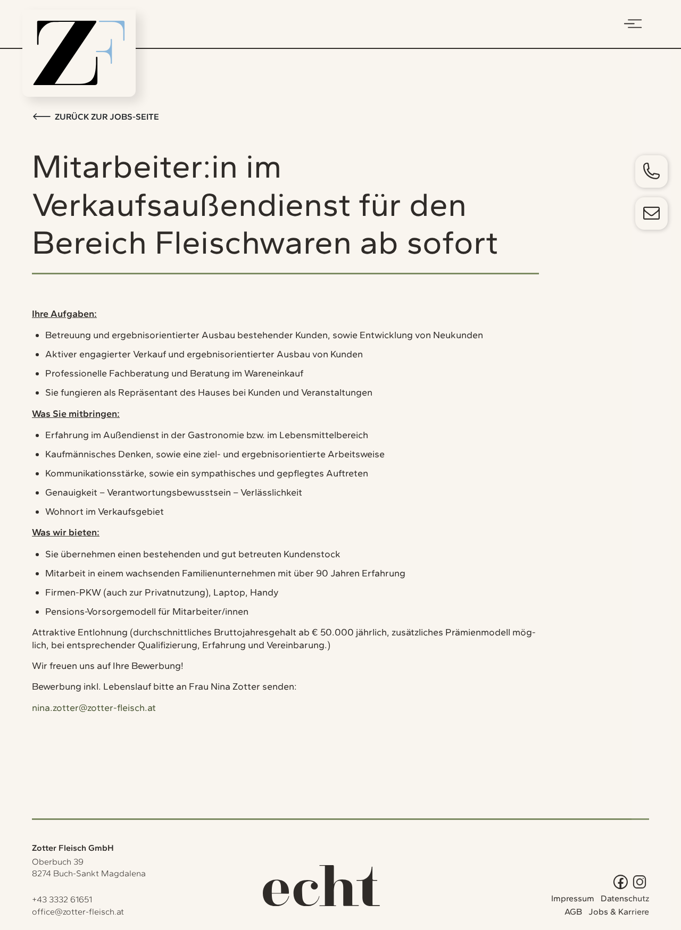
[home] (79, 53)
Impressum (572, 898)
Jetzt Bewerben (83, 736)
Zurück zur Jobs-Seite (107, 117)
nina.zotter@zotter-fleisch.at (94, 708)
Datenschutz (625, 898)
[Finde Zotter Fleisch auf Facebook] (620, 881)
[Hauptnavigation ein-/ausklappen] (633, 24)
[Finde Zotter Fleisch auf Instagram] (639, 881)
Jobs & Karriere (618, 912)
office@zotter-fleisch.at (78, 912)
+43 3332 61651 (62, 899)
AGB (573, 912)
